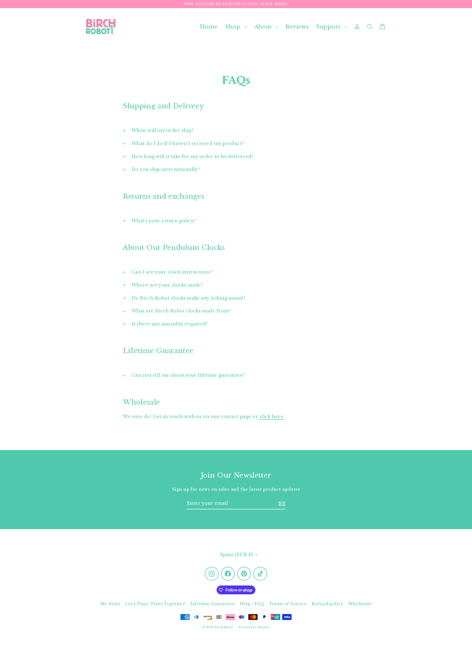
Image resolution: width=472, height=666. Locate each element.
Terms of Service (288, 603)
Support (329, 26)
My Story (110, 603)
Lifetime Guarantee (213, 603)
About (263, 26)
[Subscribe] (282, 504)
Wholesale (360, 603)
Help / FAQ (252, 603)
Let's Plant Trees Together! (155, 603)
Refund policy (327, 603)
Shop (233, 26)
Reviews (297, 26)
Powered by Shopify (254, 627)
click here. (272, 416)
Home (209, 26)
